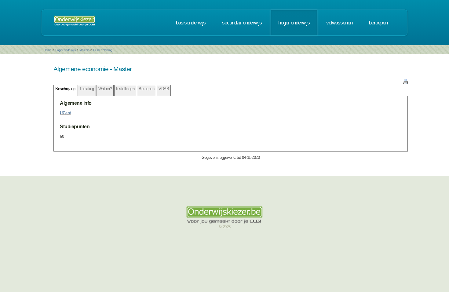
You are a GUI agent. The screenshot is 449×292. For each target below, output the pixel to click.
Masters (84, 50)
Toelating (86, 88)
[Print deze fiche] (405, 82)
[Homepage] (74, 22)
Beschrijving (65, 88)
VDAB (164, 88)
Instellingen (125, 88)
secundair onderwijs (242, 23)
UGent (65, 113)
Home (47, 50)
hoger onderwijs (294, 23)
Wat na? (105, 88)
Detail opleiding (102, 50)
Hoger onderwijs (65, 50)
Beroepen (146, 88)
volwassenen (339, 23)
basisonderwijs (191, 23)
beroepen (378, 23)
